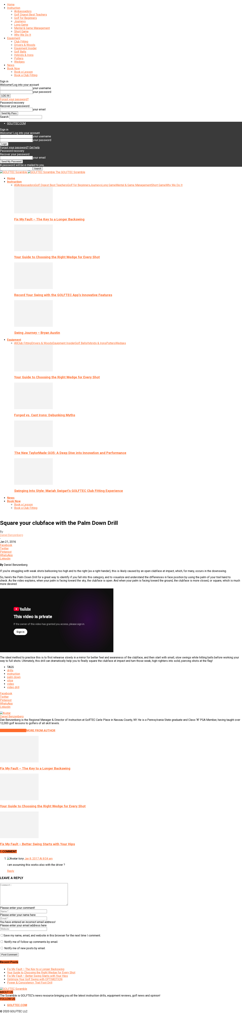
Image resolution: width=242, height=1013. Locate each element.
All (15, 185)
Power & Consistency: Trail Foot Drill (29, 982)
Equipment (13, 38)
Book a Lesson (23, 72)
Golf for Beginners (25, 18)
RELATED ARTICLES (13, 730)
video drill (13, 687)
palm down (14, 677)
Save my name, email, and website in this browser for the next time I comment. (52, 935)
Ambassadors (23, 11)
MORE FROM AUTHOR (40, 730)
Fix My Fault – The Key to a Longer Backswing (49, 219)
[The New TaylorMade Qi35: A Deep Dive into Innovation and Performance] (33, 446)
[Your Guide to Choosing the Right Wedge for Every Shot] (33, 250)
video (10, 684)
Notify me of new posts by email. (24, 948)
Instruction (13, 8)
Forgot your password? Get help (20, 147)
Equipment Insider (25, 48)
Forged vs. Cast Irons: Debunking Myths (44, 415)
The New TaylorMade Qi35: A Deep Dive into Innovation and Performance (70, 453)
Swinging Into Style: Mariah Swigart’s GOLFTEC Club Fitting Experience (68, 491)
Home (11, 4)
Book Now (13, 68)
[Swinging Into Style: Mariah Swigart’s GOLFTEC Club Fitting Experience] (33, 484)
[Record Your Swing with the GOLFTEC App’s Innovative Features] (33, 288)
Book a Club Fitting (25, 75)
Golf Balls (20, 51)
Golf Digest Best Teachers (30, 14)
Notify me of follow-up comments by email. (31, 942)
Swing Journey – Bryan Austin (37, 333)
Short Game (21, 31)
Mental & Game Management (32, 28)
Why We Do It (22, 35)
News (10, 65)
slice (10, 680)
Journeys (20, 21)
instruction (13, 673)
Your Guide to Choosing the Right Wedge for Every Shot (57, 257)
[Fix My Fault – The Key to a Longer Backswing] (33, 212)
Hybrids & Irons (23, 55)
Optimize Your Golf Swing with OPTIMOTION (34, 979)
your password (42, 92)
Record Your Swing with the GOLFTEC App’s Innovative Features (63, 295)
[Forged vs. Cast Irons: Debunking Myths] (33, 408)
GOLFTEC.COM (16, 123)
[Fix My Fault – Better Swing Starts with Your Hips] (19, 837)
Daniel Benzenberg (11, 535)
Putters (18, 58)
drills (10, 670)
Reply (10, 871)
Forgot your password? (14, 99)
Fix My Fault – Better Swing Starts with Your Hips (37, 844)
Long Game (21, 24)
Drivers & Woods (24, 45)
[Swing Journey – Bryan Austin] (33, 325)
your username (42, 88)
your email (39, 109)
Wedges (19, 61)
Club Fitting (21, 41)
